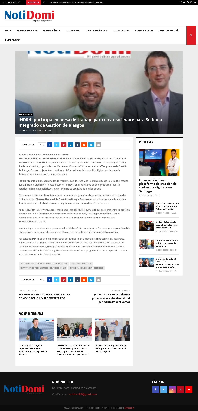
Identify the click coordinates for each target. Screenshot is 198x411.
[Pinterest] (180, 389)
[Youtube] (188, 389)
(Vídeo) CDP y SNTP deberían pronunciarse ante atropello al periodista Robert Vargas (111, 298)
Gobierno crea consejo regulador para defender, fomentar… (76, 2)
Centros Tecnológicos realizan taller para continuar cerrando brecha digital (111, 348)
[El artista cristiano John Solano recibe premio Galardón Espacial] (146, 207)
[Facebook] (155, 389)
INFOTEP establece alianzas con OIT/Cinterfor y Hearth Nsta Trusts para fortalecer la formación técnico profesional (73, 350)
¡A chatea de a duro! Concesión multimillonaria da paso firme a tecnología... (167, 263)
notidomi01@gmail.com (83, 394)
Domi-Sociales (120, 30)
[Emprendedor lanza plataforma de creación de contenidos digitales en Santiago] (159, 162)
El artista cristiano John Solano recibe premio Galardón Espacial (167, 206)
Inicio (8, 30)
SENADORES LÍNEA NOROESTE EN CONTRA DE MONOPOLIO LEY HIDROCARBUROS (44, 296)
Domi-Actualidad (27, 30)
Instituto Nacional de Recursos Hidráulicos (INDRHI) (43, 268)
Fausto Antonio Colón (81, 263)
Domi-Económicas (96, 30)
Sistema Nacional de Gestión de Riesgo (86, 268)
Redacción (26, 130)
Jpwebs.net (129, 408)
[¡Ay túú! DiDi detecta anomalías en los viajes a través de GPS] (146, 225)
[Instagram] (172, 389)
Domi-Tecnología (169, 30)
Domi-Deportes (144, 30)
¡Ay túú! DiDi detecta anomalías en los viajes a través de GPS (167, 224)
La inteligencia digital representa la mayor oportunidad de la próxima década (33, 350)
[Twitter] (163, 389)
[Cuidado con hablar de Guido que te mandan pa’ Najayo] (146, 244)
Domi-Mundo (72, 30)
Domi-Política (51, 30)
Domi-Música (12, 40)
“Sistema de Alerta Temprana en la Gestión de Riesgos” (44, 263)
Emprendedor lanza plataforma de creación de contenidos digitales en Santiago (158, 185)
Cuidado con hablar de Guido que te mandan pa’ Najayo (166, 243)
